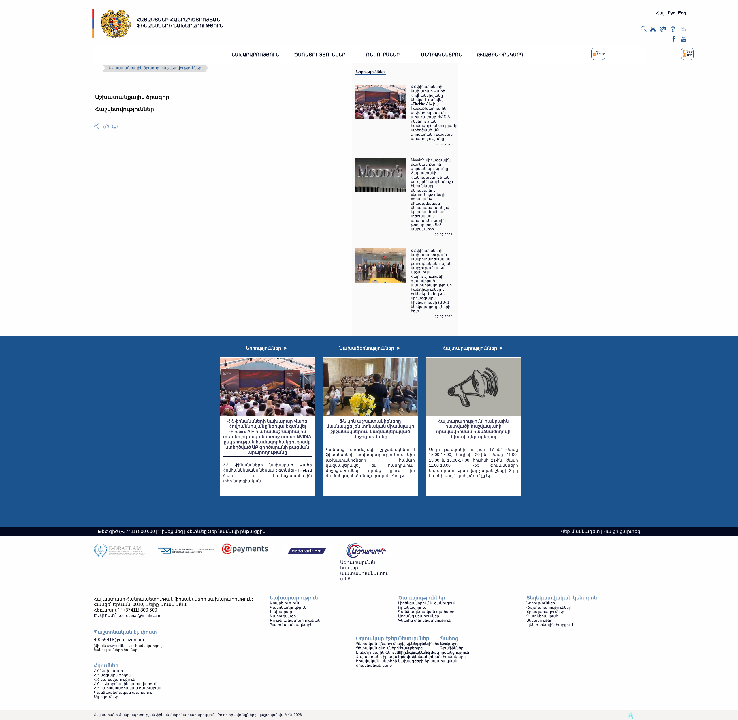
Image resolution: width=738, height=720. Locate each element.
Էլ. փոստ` (127, 615)
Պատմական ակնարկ (291, 624)
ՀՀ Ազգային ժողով (112, 675)
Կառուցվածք (283, 616)
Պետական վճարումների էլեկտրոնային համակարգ (407, 644)
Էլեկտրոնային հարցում (549, 624)
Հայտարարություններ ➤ (473, 348)
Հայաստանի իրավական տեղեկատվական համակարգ (411, 657)
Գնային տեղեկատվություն (424, 620)
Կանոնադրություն (288, 607)
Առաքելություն (284, 603)
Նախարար (281, 612)
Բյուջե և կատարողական (295, 620)
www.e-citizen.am (120, 646)
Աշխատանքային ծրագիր (132, 97)
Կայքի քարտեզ (621, 531)
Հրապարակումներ (545, 612)
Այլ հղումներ (106, 697)
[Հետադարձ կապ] (662, 30)
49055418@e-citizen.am (119, 639)
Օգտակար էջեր (376, 638)
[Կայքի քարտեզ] (652, 30)
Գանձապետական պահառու (427, 612)
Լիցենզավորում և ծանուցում (426, 603)
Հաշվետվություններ (124, 109)
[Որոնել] (643, 30)
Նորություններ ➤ (266, 348)
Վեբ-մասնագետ (580, 531)
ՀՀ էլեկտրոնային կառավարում (125, 684)
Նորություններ (370, 72)
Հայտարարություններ (548, 607)
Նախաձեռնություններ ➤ (369, 348)
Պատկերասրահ (542, 616)
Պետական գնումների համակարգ (389, 648)
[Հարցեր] (673, 30)
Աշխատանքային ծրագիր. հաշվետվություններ (155, 68)
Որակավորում (412, 607)
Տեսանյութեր (539, 620)
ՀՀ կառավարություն (114, 679)
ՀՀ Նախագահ (108, 671)
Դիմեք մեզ (170, 531)
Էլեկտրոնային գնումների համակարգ (393, 652)
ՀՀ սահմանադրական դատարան (127, 688)
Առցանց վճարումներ (418, 616)
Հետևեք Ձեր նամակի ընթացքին (226, 531)
